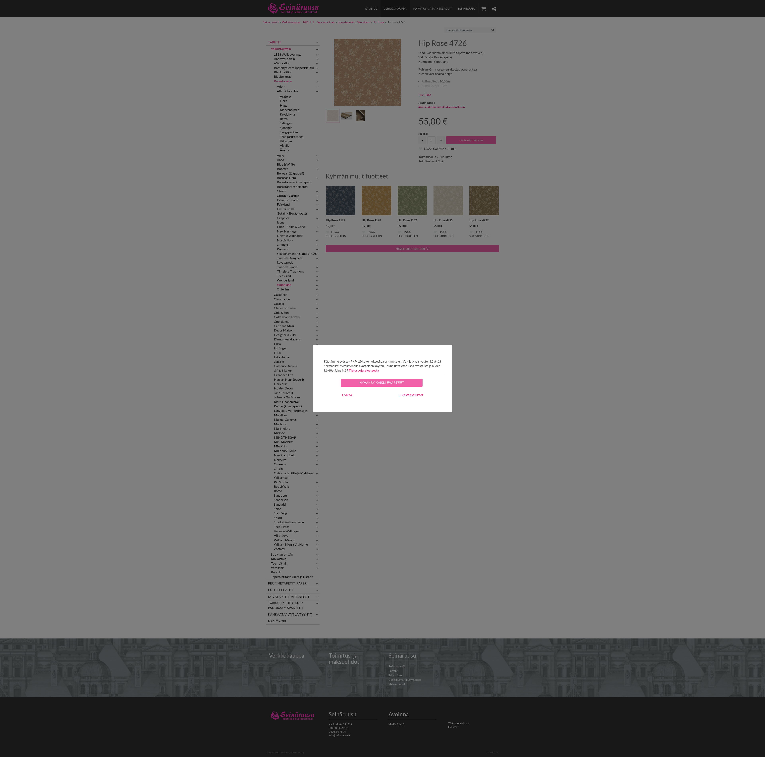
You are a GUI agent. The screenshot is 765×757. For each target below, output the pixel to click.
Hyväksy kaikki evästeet (381, 382)
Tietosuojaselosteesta (364, 370)
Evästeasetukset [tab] (411, 395)
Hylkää (347, 395)
